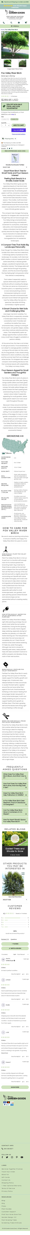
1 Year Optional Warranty (12, 1185)
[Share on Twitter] (9, 148)
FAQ (3, 1203)
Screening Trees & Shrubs (12, 1223)
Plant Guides (7, 1209)
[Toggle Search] (11, 22)
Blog (3, 1200)
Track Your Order (8, 1171)
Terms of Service (8, 1188)
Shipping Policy (8, 1182)
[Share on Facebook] (7, 148)
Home (2, 29)
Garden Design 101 (9, 1217)
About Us (5, 1174)
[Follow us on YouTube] (22, 1157)
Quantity (3, 122)
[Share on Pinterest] (11, 148)
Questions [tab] (14, 940)
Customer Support (9, 1211)
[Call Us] (4, 22)
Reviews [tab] (5, 940)
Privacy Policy (7, 1191)
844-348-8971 (8, 1149)
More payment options (18, 134)
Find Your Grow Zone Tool (11, 1214)
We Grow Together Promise (12, 1169)
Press (4, 1206)
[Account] (19, 22)
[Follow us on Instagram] (12, 1157)
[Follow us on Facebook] (2, 1157)
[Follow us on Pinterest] (17, 1157)
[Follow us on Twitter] (7, 1157)
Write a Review (18, 949)
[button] (15, 96)
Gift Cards (6, 1177)
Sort (15, 954)
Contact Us (6, 1180)
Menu (16, 26)
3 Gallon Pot (5, 119)
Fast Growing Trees (9, 1220)
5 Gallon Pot (14, 119)
